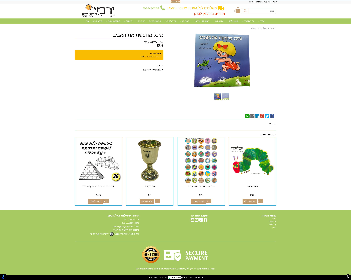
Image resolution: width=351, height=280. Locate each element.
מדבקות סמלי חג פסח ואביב (201, 186)
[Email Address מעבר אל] (192, 220)
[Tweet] (267, 116)
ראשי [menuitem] (275, 2)
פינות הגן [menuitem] (185, 21)
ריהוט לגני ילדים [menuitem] (202, 21)
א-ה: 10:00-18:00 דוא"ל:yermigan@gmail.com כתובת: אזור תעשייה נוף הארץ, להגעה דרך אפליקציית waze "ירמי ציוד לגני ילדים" (114, 226)
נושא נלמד (265, 28)
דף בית (273, 28)
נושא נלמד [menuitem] (233, 21)
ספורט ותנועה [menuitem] (155, 21)
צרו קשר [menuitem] (267, 2)
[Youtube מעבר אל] (197, 220)
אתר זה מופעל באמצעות (175, 277)
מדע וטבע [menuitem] (97, 21)
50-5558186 (151, 8)
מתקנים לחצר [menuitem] (113, 21)
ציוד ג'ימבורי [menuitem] (170, 21)
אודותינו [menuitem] (258, 2)
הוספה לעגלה (249, 201)
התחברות (176, 2)
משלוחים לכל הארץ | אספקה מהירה (191, 8)
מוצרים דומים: (268, 134)
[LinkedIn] (257, 116)
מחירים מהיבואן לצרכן (209, 13)
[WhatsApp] (247, 116)
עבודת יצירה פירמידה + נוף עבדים (98, 186)
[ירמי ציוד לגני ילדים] (98, 11)
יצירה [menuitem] (261, 21)
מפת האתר (268, 215)
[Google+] (262, 116)
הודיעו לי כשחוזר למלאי (151, 56)
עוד (87, 21)
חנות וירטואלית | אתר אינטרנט (158, 277)
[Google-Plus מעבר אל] (201, 220)
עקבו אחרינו (199, 215)
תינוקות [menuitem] (128, 21)
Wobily (184, 277)
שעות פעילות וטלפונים (123, 215)
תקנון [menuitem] (251, 2)
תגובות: (271, 123)
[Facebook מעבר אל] (205, 220)
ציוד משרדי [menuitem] (248, 21)
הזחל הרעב (253, 186)
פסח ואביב (255, 28)
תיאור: (159, 65)
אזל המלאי (154, 53)
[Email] (252, 116)
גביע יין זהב (150, 186)
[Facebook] (272, 116)
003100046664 (150, 42)
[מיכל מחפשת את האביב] (217, 96)
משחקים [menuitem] (219, 21)
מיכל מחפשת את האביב (138, 35)
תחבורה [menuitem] (141, 21)
